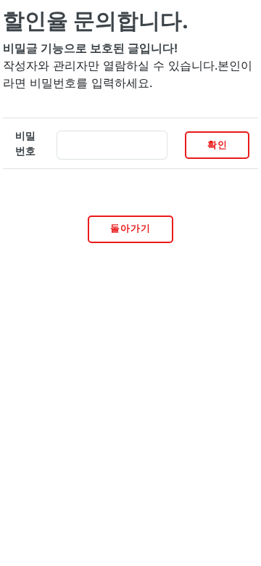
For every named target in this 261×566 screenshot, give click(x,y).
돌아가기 (130, 228)
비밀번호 (25, 143)
